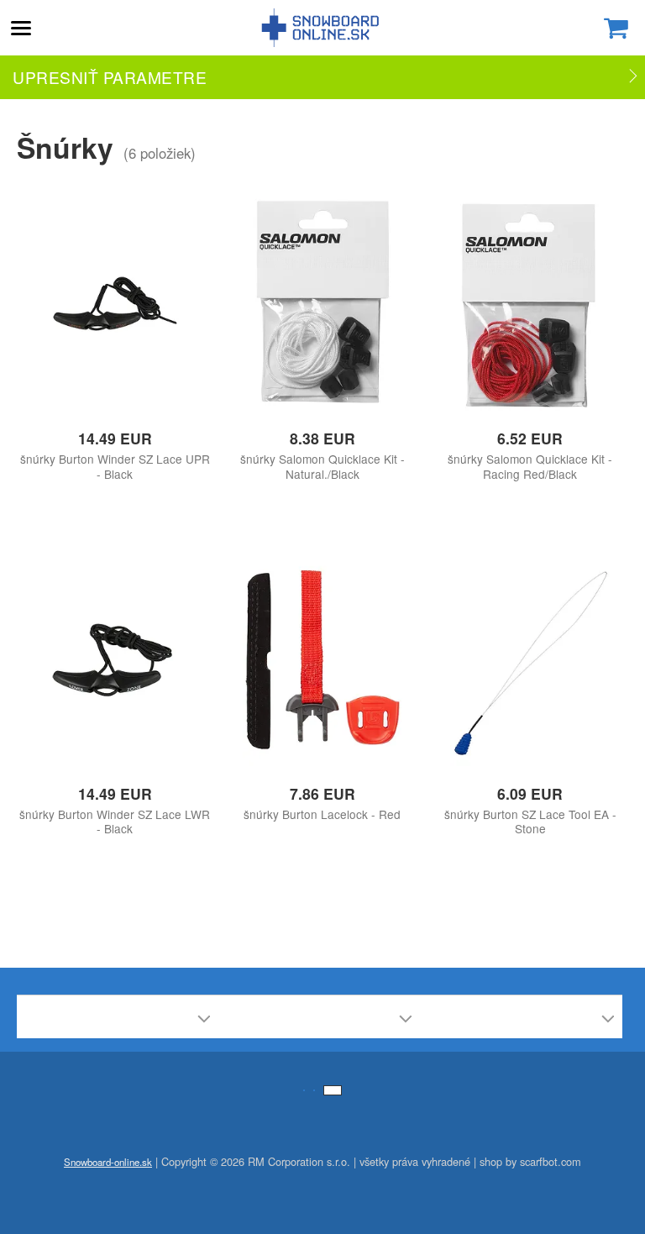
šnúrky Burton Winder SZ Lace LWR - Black (114, 821)
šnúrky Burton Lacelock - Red (322, 814)
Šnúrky (65, 147)
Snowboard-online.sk (322, 28)
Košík (616, 28)
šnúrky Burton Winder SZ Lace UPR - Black (115, 466)
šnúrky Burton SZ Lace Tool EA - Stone (530, 821)
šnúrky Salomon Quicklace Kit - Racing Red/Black (530, 466)
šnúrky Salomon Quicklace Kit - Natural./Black (322, 466)
